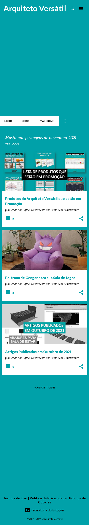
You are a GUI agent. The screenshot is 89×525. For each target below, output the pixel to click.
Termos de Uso (15, 498)
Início (7, 121)
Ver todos (12, 143)
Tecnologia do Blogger (47, 510)
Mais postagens (44, 387)
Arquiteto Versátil (34, 8)
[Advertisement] (44, 67)
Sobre (26, 121)
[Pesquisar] (72, 8)
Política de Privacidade (48, 498)
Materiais (47, 121)
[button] (81, 219)
